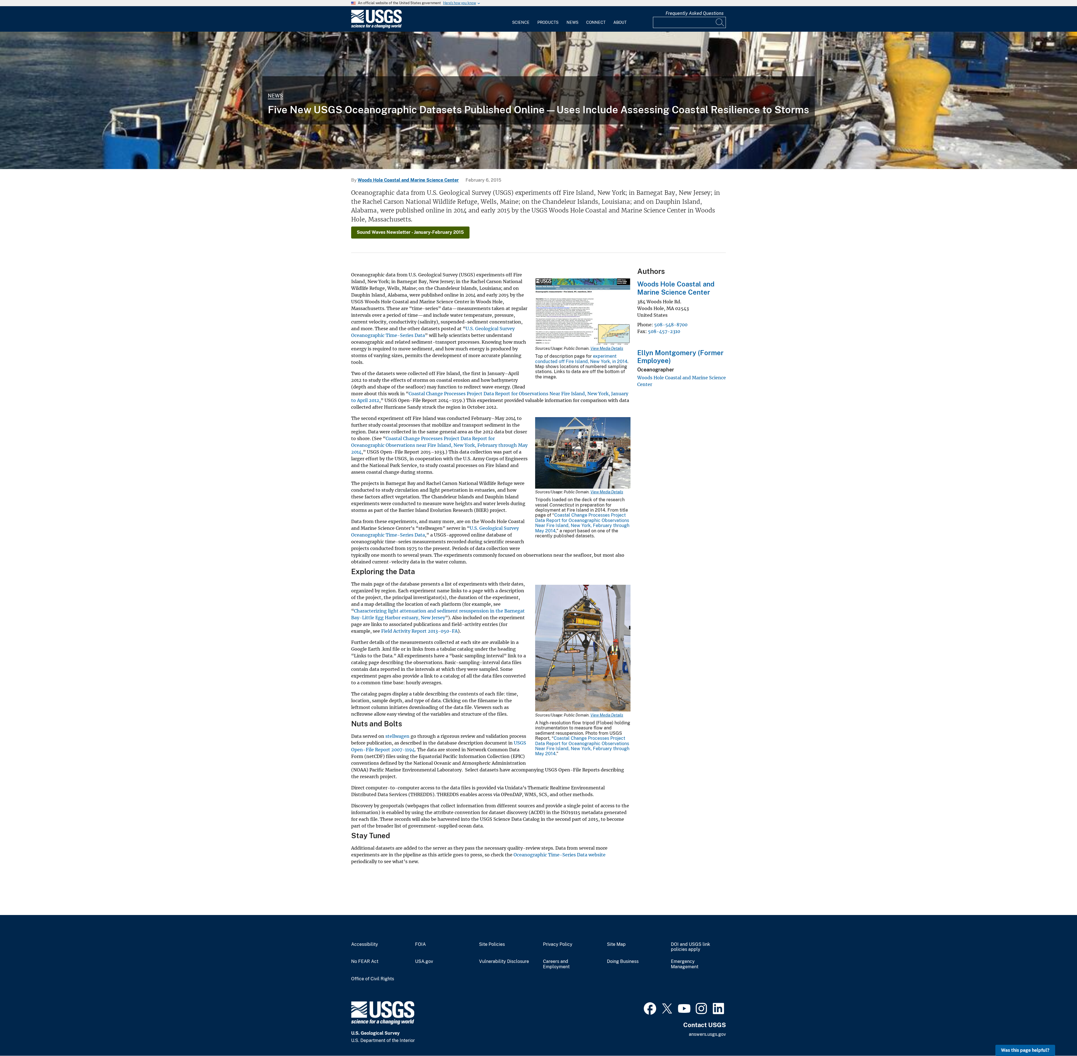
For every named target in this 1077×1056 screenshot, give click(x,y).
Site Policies (492, 944)
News (572, 22)
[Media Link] (582, 312)
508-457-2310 (664, 331)
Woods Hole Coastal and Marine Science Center (408, 180)
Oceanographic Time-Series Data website (560, 855)
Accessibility (364, 944)
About (620, 22)
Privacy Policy (557, 944)
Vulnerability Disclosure (504, 961)
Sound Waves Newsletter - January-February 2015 (410, 232)
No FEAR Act (364, 961)
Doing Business (623, 961)
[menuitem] (520, 19)
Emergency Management (684, 964)
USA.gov (424, 961)
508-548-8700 (670, 324)
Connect (596, 22)
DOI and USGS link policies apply (690, 947)
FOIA (420, 944)
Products (547, 22)
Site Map (616, 944)
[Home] (376, 27)
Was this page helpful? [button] (1025, 1050)
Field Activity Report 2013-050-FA (419, 631)
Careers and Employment (556, 964)
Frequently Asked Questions (695, 13)
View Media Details (606, 348)
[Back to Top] (1057, 1036)
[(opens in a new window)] (650, 1008)
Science (521, 22)
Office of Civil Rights (372, 978)
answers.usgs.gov (707, 1034)
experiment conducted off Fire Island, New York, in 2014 (581, 358)
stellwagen (397, 736)
